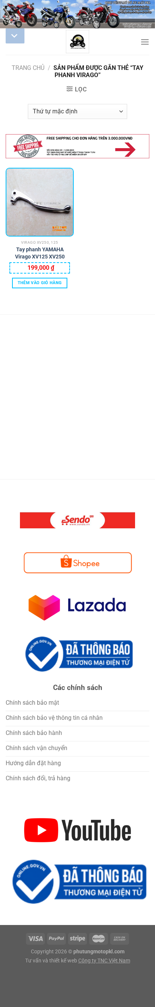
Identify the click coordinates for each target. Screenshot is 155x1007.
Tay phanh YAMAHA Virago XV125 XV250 (40, 252)
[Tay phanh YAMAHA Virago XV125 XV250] (40, 202)
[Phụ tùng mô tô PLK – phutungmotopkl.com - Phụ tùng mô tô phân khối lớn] (77, 41)
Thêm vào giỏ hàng (40, 282)
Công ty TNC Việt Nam (104, 961)
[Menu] (144, 41)
